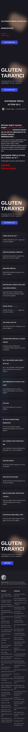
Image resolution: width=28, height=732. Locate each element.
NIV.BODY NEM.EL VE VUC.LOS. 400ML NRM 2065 (19, 687)
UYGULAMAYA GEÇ (9, 42)
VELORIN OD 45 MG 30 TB (7, 671)
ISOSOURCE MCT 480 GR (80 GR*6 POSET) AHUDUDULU (20, 693)
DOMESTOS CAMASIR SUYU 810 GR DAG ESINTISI (19, 703)
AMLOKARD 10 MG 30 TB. (7, 689)
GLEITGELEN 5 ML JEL (6, 682)
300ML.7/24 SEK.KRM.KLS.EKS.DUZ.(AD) (19, 650)
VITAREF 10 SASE (5, 702)
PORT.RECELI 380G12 (19, 718)
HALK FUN (3, 642)
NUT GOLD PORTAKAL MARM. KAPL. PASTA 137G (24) (7, 606)
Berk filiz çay (17, 674)
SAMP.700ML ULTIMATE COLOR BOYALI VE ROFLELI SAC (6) (19, 643)
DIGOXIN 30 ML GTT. (6, 649)
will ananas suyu (17, 658)
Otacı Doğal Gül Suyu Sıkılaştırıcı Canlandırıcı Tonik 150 (19, 714)
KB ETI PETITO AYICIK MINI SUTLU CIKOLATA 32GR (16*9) (7, 663)
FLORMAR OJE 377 (18, 721)
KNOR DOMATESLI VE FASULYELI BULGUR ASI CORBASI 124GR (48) (7, 720)
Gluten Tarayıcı (11, 109)
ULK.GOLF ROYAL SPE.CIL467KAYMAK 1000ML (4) (6, 694)
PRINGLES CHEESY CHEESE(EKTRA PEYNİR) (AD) (7, 612)
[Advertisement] (14, 5)
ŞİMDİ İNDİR (7, 563)
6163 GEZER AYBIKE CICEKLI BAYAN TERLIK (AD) (6, 596)
